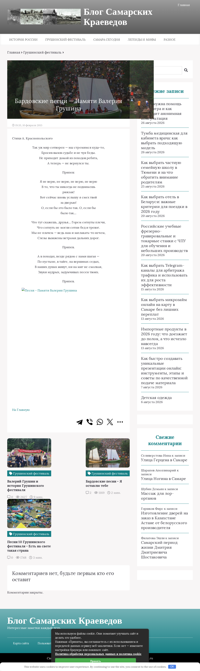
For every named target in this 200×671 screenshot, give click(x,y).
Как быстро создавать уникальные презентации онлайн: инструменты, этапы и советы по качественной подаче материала (164, 370)
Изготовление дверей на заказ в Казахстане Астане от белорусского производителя (164, 520)
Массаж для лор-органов (157, 496)
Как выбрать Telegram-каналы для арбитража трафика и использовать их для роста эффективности (164, 275)
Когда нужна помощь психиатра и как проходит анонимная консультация (161, 111)
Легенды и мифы (142, 39)
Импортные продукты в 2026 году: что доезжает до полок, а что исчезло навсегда (164, 336)
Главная (184, 5)
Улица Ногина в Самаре (163, 478)
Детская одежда (156, 397)
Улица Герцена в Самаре (164, 459)
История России (23, 39)
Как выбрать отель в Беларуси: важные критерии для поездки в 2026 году (164, 204)
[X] (110, 422)
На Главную (21, 410)
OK (172, 666)
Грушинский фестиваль (65, 39)
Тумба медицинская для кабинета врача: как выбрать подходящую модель (164, 140)
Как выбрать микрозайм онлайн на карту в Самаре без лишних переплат (164, 307)
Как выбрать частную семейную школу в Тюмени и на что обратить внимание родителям (161, 172)
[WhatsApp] (99, 422)
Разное (169, 39)
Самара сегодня (106, 39)
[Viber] (89, 422)
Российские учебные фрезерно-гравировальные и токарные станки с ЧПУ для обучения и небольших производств (164, 238)
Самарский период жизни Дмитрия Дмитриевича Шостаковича (159, 549)
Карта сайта (21, 643)
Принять (95, 661)
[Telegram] (79, 422)
